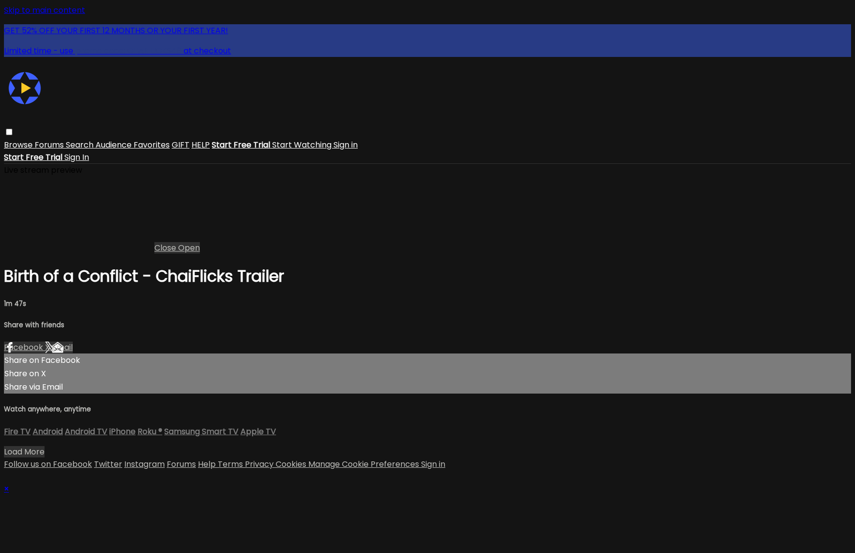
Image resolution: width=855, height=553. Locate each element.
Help (208, 464)
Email (62, 347)
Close (166, 247)
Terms (231, 464)
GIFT (181, 145)
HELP (200, 145)
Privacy (260, 464)
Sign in (345, 145)
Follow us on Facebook (48, 464)
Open (189, 247)
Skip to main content (44, 10)
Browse (19, 145)
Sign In (76, 157)
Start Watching (302, 145)
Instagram (144, 464)
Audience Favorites (132, 145)
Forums (50, 145)
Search (80, 145)
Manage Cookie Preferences (364, 464)
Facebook (24, 347)
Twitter (108, 464)
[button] (9, 132)
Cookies (292, 464)
